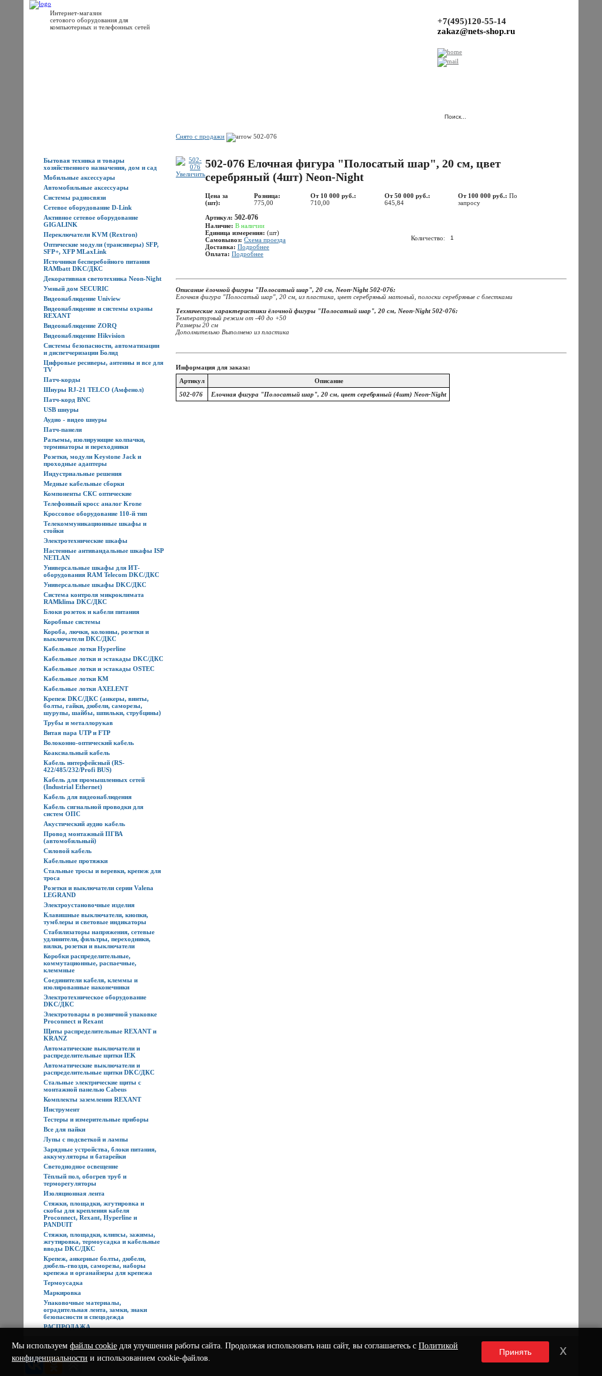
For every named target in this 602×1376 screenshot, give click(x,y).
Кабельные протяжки (76, 860)
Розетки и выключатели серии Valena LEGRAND (98, 891)
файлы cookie (93, 1345)
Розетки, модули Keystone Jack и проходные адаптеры (92, 460)
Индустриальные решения (83, 473)
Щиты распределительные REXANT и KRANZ (100, 1035)
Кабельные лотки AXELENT (86, 688)
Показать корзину (311, 111)
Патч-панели (63, 429)
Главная (55, 76)
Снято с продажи (200, 136)
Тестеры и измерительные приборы (96, 1119)
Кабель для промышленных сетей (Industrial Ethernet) (94, 783)
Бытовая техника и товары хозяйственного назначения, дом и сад (100, 164)
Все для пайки (64, 1129)
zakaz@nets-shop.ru (476, 31)
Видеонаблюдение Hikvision (84, 335)
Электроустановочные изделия (89, 904)
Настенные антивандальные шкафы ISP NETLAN (103, 554)
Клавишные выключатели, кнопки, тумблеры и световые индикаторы (96, 918)
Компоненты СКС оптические (88, 493)
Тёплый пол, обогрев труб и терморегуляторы (85, 1180)
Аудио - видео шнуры (75, 419)
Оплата (208, 76)
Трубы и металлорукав (78, 722)
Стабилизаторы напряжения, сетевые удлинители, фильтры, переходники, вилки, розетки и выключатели (99, 938)
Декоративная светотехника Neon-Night (103, 278)
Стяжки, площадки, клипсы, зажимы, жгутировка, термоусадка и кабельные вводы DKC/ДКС (102, 1241)
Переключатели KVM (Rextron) (91, 234)
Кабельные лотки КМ (76, 678)
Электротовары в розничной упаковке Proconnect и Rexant (100, 1018)
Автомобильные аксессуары (86, 187)
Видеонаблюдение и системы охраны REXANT (98, 312)
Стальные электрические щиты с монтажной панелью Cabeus (92, 1086)
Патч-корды (62, 379)
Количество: (428, 237)
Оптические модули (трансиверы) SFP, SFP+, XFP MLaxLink (101, 248)
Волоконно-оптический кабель (89, 742)
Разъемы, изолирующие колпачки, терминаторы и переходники (94, 443)
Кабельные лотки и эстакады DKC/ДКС (103, 658)
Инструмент (61, 1109)
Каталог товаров (98, 76)
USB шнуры (61, 409)
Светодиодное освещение (81, 1166)
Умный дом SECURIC (76, 288)
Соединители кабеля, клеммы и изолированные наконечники (91, 983)
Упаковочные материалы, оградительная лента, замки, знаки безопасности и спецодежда (95, 1309)
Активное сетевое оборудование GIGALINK (91, 221)
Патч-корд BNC (67, 399)
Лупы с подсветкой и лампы (86, 1139)
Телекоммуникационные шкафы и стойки (95, 527)
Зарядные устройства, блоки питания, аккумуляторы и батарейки (100, 1153)
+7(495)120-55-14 (471, 21)
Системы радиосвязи (75, 197)
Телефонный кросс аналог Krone (93, 503)
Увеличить (190, 173)
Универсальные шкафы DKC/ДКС (95, 584)
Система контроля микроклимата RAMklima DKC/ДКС (94, 598)
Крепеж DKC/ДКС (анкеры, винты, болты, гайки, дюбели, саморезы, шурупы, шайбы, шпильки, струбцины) (102, 705)
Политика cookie (382, 76)
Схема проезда (265, 239)
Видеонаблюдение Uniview (82, 298)
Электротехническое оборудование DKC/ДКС (95, 1001)
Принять (515, 1352)
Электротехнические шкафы (86, 540)
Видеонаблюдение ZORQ (80, 325)
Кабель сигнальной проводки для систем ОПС (93, 810)
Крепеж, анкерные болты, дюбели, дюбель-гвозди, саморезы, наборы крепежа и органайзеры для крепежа (98, 1265)
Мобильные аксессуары (79, 177)
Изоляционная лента (74, 1193)
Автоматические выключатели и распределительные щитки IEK (92, 1052)
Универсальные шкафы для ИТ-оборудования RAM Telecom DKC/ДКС (101, 571)
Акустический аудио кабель (84, 823)
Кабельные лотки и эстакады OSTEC (99, 668)
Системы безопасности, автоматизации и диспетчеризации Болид (101, 349)
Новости (142, 76)
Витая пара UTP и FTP (77, 732)
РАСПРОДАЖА (67, 1326)
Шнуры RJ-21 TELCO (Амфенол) (94, 389)
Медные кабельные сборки (84, 483)
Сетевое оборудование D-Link (88, 207)
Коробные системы (72, 621)
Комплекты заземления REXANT (92, 1099)
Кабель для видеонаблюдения (88, 796)
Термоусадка (63, 1282)
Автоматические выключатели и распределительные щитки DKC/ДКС (99, 1069)
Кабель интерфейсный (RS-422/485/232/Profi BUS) (84, 766)
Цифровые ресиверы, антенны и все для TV (103, 366)
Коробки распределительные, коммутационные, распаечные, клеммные (90, 963)
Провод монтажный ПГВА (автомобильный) (83, 837)
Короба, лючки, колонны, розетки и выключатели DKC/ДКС (96, 635)
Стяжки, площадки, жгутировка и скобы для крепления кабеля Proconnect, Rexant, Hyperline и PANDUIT (94, 1214)
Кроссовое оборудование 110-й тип (95, 513)
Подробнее (253, 246)
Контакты (239, 76)
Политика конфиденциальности (306, 76)
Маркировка (62, 1292)
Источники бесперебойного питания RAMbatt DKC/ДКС (97, 265)
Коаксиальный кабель (77, 752)
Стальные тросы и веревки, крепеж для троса (102, 874)
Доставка (176, 76)
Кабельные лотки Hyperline (85, 648)
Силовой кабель (68, 850)
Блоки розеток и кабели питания (91, 611)
